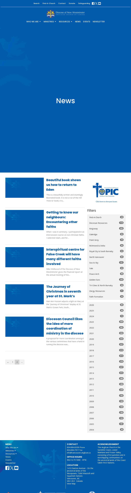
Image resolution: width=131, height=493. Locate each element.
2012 (106, 384)
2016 (106, 361)
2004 (106, 429)
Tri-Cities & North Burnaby (106, 285)
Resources (64, 21)
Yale (106, 268)
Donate (72, 3)
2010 (106, 395)
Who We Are (32, 21)
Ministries (49, 21)
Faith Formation (106, 296)
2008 (106, 407)
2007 (106, 412)
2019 (106, 344)
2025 (106, 310)
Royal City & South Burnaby (106, 251)
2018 (106, 350)
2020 (106, 339)
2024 (106, 316)
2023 (106, 321)
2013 (106, 378)
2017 (106, 356)
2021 (106, 333)
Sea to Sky (106, 262)
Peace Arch (106, 274)
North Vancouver (106, 257)
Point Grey (106, 240)
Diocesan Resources (106, 223)
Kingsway (106, 228)
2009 (106, 401)
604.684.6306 (73, 447)
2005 (106, 424)
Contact (62, 3)
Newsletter (99, 21)
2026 (106, 305)
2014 (106, 373)
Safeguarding (84, 3)
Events (86, 21)
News (78, 21)
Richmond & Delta (106, 245)
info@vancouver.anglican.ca (79, 452)
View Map (71, 483)
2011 (106, 390)
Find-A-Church (49, 3)
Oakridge (106, 234)
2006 (106, 418)
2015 (106, 367)
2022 (106, 327)
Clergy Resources (106, 291)
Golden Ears (106, 279)
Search (36, 3)
